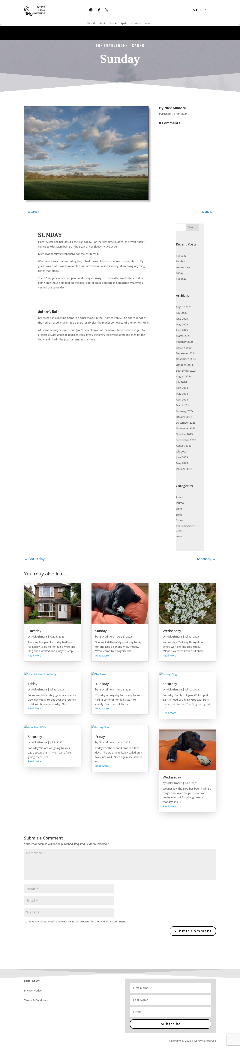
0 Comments (169, 123)
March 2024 (183, 405)
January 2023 (184, 469)
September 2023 (186, 440)
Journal (180, 503)
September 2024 (186, 370)
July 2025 (181, 313)
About (149, 23)
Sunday (180, 261)
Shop (200, 9)
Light (102, 23)
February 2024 (184, 411)
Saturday (35, 736)
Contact (136, 23)
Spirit (124, 23)
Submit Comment (193, 931)
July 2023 (181, 451)
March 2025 (183, 336)
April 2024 (182, 399)
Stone (113, 23)
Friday (179, 273)
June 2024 (182, 388)
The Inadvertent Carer (120, 45)
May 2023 (182, 463)
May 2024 (182, 393)
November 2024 (186, 359)
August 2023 (183, 445)
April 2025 (182, 330)
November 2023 (186, 428)
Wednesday (183, 267)
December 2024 (185, 353)
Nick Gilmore (175, 108)
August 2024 (183, 376)
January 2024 (184, 417)
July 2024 (181, 382)
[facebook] (99, 10)
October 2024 (184, 365)
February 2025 (184, 341)
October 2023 (184, 434)
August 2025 (183, 307)
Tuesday (181, 255)
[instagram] (91, 10)
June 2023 (182, 457)
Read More (34, 655)
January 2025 (184, 347)
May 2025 (182, 324)
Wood (91, 23)
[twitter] (107, 10)
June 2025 (182, 318)
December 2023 (185, 422)
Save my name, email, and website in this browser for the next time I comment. (77, 921)
